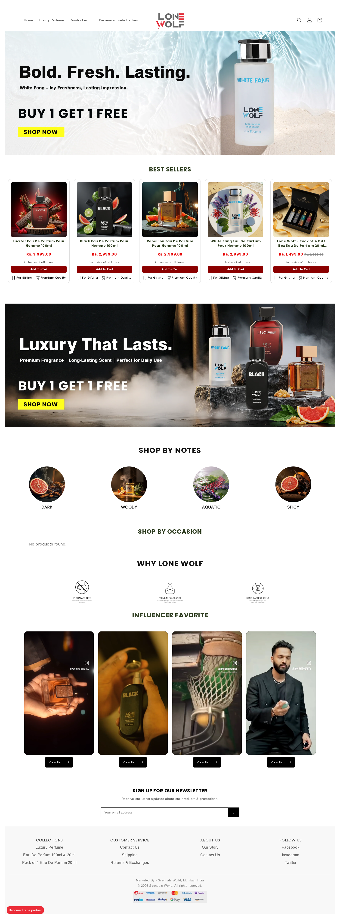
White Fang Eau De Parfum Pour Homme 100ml (235, 243)
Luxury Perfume (49, 847)
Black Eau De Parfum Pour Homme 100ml (104, 243)
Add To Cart (38, 269)
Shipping (130, 855)
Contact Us (130, 847)
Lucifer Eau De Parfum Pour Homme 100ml (39, 243)
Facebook (290, 847)
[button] (299, 20)
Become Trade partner (25, 910)
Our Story (210, 847)
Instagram (290, 855)
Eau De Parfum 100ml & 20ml (49, 855)
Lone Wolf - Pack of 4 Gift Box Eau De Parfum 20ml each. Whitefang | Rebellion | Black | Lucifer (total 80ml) (301, 247)
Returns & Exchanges (130, 863)
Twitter (291, 863)
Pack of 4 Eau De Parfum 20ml (49, 863)
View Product (59, 762)
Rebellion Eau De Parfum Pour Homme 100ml (170, 243)
